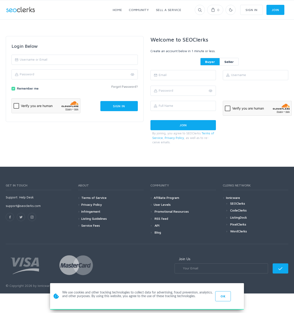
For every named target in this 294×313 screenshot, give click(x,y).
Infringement (90, 211)
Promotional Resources (171, 211)
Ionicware (233, 198)
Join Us (184, 259)
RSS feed (161, 218)
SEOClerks (237, 203)
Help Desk (26, 197)
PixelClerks (238, 224)
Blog (157, 232)
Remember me (28, 88)
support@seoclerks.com (23, 206)
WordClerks (238, 231)
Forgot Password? (124, 86)
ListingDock (238, 217)
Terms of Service (94, 198)
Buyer (210, 62)
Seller (229, 62)
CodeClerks (238, 210)
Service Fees (90, 225)
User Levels (162, 204)
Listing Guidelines (94, 218)
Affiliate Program (166, 198)
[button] (210, 91)
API (156, 225)
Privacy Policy (174, 138)
